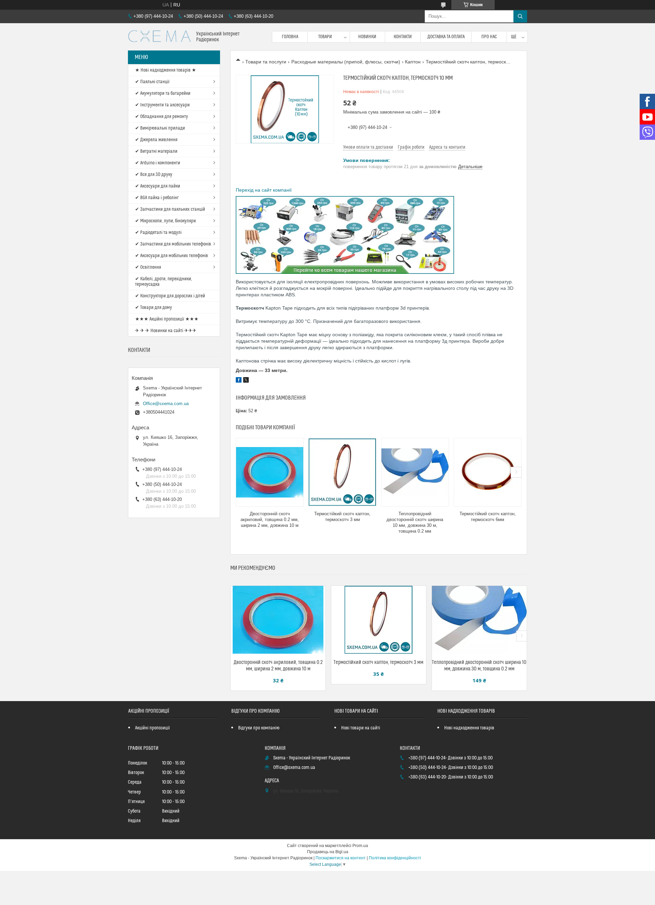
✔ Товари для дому (153, 307)
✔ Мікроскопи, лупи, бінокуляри (165, 221)
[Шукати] (520, 16)
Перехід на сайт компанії (264, 190)
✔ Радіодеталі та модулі (158, 232)
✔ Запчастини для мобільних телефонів (173, 244)
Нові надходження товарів (469, 728)
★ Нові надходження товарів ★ (165, 70)
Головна (290, 37)
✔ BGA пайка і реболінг (157, 198)
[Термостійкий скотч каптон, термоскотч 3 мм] (342, 472)
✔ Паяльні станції (152, 82)
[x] (246, 381)
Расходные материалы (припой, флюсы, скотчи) (345, 61)
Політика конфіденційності (395, 858)
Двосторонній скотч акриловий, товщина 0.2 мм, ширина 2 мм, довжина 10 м (270, 519)
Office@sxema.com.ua (166, 403)
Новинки (367, 37)
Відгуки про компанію (258, 728)
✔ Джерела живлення (156, 140)
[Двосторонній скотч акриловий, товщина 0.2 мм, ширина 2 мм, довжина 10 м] (270, 472)
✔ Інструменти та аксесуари (162, 105)
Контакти (403, 37)
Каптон (413, 61)
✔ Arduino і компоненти (157, 163)
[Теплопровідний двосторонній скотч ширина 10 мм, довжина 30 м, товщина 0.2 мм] (415, 472)
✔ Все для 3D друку (153, 174)
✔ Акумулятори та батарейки (162, 93)
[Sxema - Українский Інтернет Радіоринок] (159, 37)
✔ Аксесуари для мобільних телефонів (171, 255)
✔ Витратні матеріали (156, 151)
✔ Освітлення (148, 267)
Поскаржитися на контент (341, 858)
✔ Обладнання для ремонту (161, 116)
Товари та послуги (265, 61)
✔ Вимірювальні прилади (160, 128)
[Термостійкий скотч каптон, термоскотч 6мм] (488, 472)
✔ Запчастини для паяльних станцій (170, 209)
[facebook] (239, 381)
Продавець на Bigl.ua (327, 851)
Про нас (489, 37)
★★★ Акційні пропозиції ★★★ (167, 319)
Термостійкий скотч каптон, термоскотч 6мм (488, 516)
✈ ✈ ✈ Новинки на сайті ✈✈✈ (165, 330)
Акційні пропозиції (152, 728)
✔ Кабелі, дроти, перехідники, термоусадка (163, 281)
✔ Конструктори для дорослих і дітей (170, 296)
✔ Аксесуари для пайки (157, 186)
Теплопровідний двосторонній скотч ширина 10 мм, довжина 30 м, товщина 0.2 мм (415, 522)
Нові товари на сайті (360, 728)
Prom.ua (360, 845)
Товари (325, 37)
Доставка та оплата (446, 37)
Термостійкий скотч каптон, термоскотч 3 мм (342, 516)
